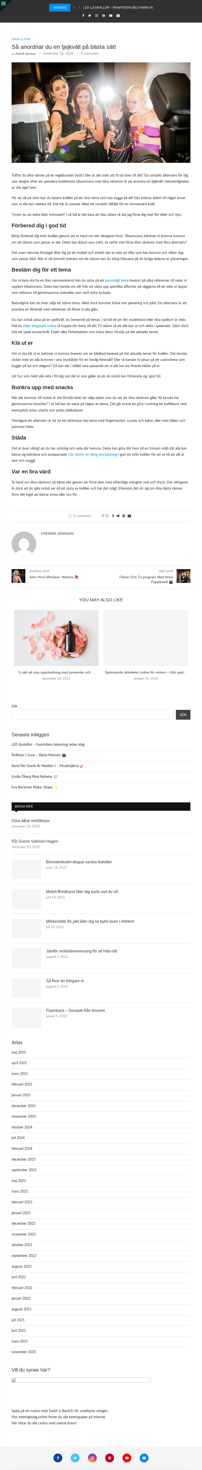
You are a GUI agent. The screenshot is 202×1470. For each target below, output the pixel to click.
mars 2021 (20, 1341)
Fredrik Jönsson (26, 53)
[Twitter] (89, 16)
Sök (14, 706)
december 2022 (23, 1223)
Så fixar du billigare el (65, 981)
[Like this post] (107, 516)
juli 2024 (18, 1138)
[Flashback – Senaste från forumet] (26, 1018)
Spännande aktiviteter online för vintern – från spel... (145, 672)
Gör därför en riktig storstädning (92, 454)
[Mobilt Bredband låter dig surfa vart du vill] (26, 899)
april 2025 (19, 1063)
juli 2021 (18, 1320)
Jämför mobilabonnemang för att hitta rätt (81, 951)
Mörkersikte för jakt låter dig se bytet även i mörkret (90, 921)
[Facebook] (83, 16)
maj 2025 (19, 1052)
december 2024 (23, 1106)
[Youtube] (110, 16)
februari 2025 (22, 1084)
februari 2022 (22, 1288)
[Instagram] (96, 16)
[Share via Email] (129, 516)
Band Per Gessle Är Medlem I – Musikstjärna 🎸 (48, 766)
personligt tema (117, 280)
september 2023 (24, 1170)
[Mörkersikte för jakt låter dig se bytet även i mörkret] (26, 928)
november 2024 (24, 1116)
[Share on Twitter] (118, 516)
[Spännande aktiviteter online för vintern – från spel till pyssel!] (145, 638)
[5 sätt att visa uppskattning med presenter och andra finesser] (56, 638)
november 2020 (24, 1352)
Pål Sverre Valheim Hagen (35, 841)
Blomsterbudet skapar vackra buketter (79, 862)
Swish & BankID (61, 1411)
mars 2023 (20, 1191)
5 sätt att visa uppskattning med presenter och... (56, 672)
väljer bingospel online (39, 326)
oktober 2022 (22, 1245)
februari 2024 (22, 1149)
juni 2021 (19, 1331)
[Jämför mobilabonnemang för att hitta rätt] (26, 958)
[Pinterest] (103, 16)
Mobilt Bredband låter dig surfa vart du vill (82, 892)
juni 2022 (19, 1277)
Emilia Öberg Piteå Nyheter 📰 (35, 777)
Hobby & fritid (21, 39)
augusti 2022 (22, 1266)
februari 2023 (22, 1202)
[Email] (118, 16)
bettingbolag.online (33, 1417)
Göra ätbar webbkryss (31, 821)
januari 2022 (21, 1298)
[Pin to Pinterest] (123, 516)
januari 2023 (21, 1213)
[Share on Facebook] (113, 516)
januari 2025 (21, 1095)
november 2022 (24, 1234)
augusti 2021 (22, 1309)
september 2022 (24, 1256)
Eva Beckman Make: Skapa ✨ (35, 787)
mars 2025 (20, 1074)
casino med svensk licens (57, 1423)
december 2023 (23, 1159)
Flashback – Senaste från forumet (75, 1010)
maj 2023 (19, 1181)
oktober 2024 (22, 1127)
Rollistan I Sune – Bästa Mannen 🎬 (39, 755)
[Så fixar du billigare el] (26, 988)
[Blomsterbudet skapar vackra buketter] (26, 869)
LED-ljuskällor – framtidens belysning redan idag (125, 7)
